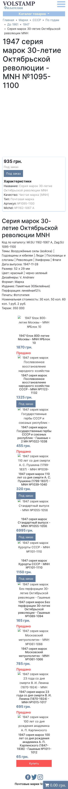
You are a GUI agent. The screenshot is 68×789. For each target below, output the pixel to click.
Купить (34, 763)
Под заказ (13, 173)
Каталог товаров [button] (33, 14)
